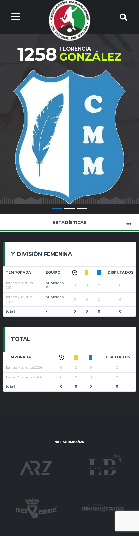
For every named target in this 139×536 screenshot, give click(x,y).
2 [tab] (69, 208)
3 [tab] (82, 208)
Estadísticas (69, 222)
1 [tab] (57, 208)
